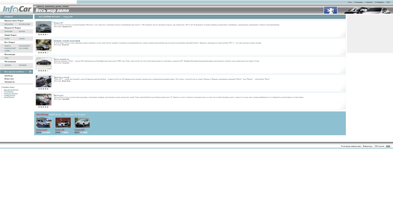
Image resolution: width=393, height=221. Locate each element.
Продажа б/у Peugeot (12, 28)
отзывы (7, 50)
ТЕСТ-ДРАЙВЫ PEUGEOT (49, 17)
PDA (388, 2)
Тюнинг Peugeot (10, 35)
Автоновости (9, 82)
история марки (24, 45)
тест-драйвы (23, 48)
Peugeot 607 (68, 17)
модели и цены (24, 24)
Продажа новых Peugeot (14, 20)
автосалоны (9, 24)
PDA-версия (379, 146)
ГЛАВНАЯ (8, 17)
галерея (22, 38)
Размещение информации (351, 146)
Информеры (367, 146)
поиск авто (9, 31)
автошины (22, 65)
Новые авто (9, 79)
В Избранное (379, 2)
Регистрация (358, 2)
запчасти (8, 65)
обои (6, 57)
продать (22, 31)
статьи (7, 38)
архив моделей (10, 48)
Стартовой (369, 2)
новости (8, 45)
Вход (350, 2)
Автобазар (8, 76)
